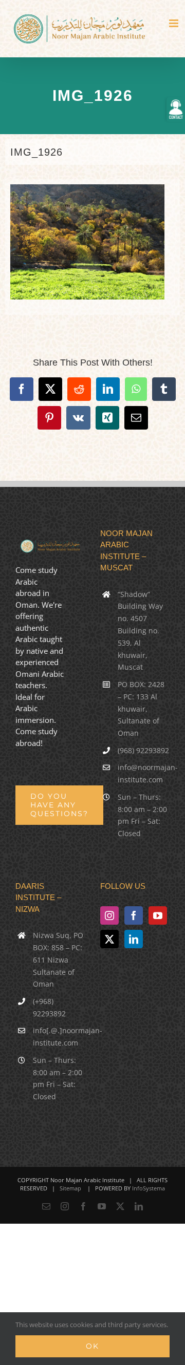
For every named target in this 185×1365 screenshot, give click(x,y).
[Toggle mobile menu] (174, 23)
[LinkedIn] (133, 939)
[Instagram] (109, 915)
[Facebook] (133, 915)
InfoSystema (148, 1188)
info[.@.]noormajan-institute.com (59, 1037)
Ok (92, 1346)
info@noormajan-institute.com (144, 773)
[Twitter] (109, 939)
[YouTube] (158, 915)
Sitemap (70, 1188)
